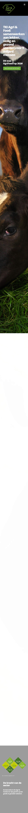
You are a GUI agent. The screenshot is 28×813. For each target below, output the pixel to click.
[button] (24, 4)
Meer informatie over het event (12, 68)
